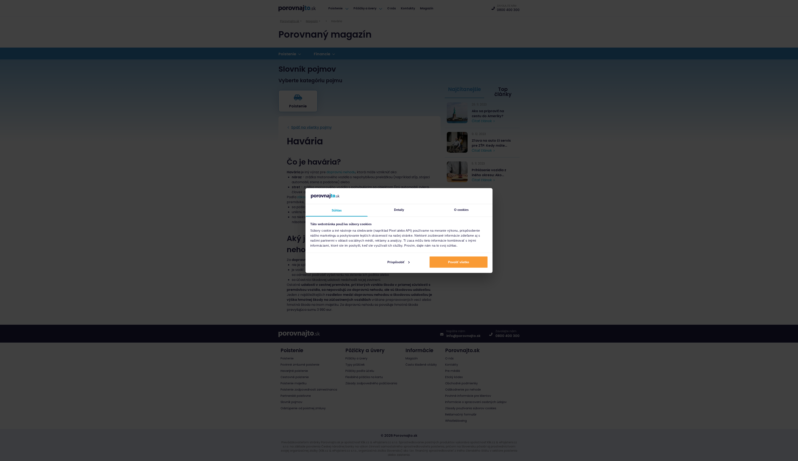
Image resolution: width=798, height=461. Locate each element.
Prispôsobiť (396, 262)
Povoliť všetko (458, 262)
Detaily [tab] (399, 209)
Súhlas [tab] (337, 210)
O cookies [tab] (461, 209)
